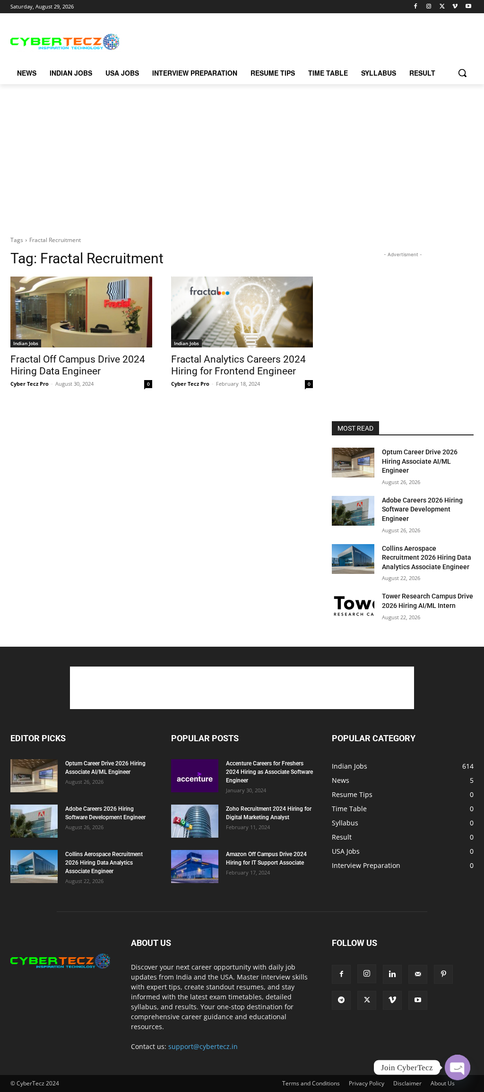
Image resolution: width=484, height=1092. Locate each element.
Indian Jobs (25, 343)
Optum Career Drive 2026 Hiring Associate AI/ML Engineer (420, 461)
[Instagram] (429, 6)
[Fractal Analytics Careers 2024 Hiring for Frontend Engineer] (242, 312)
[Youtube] (468, 6)
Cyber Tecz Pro (29, 383)
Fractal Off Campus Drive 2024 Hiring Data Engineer (77, 365)
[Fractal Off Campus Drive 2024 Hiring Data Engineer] (81, 312)
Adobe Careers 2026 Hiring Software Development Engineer (422, 509)
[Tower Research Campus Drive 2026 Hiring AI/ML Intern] (353, 607)
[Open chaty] (457, 1067)
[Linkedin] (392, 974)
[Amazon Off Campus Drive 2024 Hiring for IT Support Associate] (194, 866)
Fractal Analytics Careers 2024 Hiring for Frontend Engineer (238, 365)
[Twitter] (442, 6)
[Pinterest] (443, 974)
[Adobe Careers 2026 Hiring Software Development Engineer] (353, 511)
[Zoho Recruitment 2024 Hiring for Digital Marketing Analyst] (194, 821)
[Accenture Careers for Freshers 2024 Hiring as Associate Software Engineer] (194, 775)
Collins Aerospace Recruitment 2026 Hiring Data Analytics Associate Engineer (426, 558)
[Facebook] (415, 6)
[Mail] (417, 974)
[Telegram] (341, 1000)
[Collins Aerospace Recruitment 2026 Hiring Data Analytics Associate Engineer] (353, 559)
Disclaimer (407, 1083)
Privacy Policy (366, 1083)
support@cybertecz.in (203, 1046)
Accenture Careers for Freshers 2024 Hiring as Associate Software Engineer (269, 772)
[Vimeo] (454, 6)
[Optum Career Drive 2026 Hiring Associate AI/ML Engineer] (353, 462)
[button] (462, 72)
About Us (443, 1083)
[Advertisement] (232, 40)
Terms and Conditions (311, 1083)
